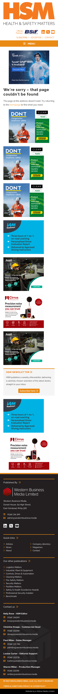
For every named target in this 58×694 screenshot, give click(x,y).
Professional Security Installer (19, 593)
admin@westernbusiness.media (22, 518)
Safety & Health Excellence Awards (22, 590)
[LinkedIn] (43, 32)
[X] (48, 32)
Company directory (41, 544)
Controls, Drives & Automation (20, 573)
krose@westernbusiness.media (21, 621)
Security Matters (13, 583)
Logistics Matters (14, 567)
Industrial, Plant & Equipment (19, 570)
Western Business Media (16, 681)
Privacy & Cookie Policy (34, 686)
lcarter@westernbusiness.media (22, 661)
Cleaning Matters (14, 577)
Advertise (36, 37)
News (8, 547)
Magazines (37, 547)
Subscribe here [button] (27, 391)
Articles (9, 544)
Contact (49, 37)
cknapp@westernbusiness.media (22, 634)
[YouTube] (53, 32)
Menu (31, 43)
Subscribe (22, 37)
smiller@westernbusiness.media (22, 674)
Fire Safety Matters (14, 580)
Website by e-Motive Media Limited (39, 691)
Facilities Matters (13, 586)
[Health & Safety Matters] (29, 13)
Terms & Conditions (12, 686)
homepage (15, 104)
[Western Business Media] (23, 496)
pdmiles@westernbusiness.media (22, 647)
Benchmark (11, 596)
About (9, 550)
